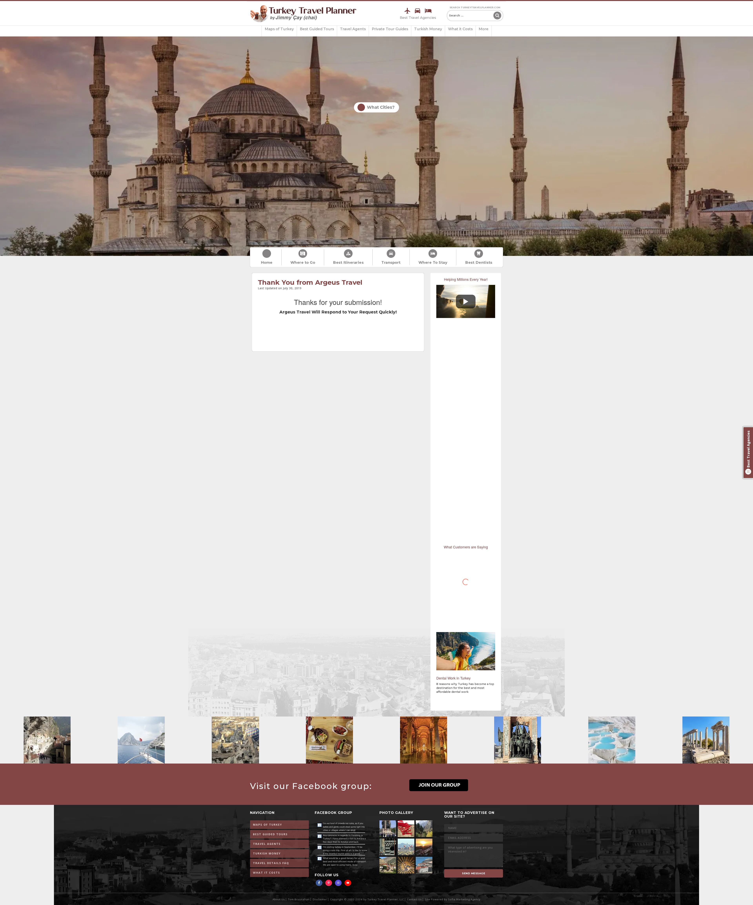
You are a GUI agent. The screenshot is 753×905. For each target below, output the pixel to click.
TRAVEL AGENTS (267, 844)
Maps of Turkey (279, 29)
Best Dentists (478, 262)
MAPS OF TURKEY (267, 824)
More (483, 29)
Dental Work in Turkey (453, 677)
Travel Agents (353, 29)
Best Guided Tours (317, 29)
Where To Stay (432, 262)
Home (267, 262)
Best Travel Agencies (418, 17)
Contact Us (414, 899)
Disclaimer (320, 899)
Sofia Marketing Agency (464, 899)
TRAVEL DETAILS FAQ (271, 863)
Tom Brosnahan (299, 899)
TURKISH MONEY (267, 853)
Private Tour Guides (390, 29)
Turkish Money (428, 29)
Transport (391, 262)
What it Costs (460, 29)
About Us (279, 899)
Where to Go (302, 262)
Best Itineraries (348, 262)
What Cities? (380, 107)
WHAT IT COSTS (266, 872)
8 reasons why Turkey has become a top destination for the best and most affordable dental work (465, 688)
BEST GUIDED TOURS (270, 834)
